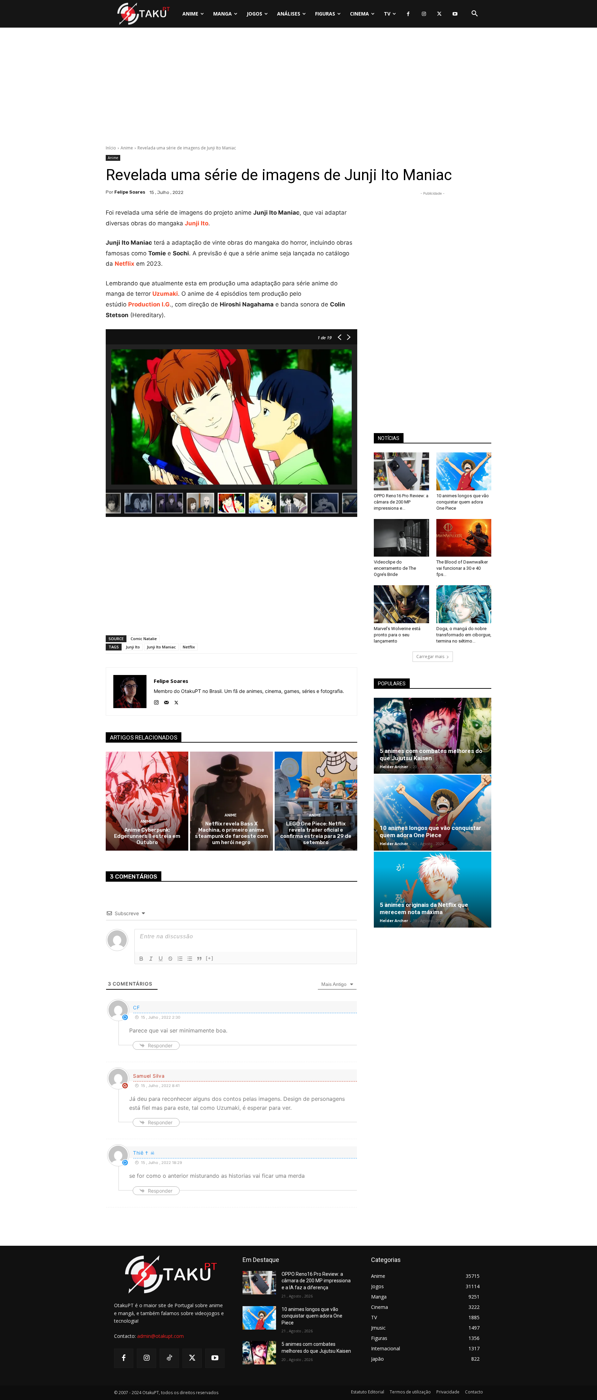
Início (111, 148)
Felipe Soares (129, 192)
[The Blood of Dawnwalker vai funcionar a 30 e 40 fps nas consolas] (464, 538)
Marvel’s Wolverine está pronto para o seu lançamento (397, 635)
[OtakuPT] (143, 13)
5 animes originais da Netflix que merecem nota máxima (424, 908)
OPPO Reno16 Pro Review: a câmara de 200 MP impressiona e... (401, 502)
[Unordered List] (190, 958)
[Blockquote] (199, 958)
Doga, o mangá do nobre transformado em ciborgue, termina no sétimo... (463, 635)
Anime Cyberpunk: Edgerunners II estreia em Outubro (147, 836)
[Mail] (166, 701)
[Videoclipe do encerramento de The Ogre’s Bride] (401, 538)
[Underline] (160, 958)
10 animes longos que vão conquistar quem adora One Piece (462, 502)
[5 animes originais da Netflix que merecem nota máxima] (432, 890)
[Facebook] (408, 14)
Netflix (189, 646)
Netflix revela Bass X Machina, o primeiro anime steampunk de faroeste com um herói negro (231, 833)
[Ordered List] (180, 958)
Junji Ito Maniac (161, 646)
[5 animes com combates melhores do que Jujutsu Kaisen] (432, 736)
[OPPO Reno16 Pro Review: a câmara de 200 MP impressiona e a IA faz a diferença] (401, 471)
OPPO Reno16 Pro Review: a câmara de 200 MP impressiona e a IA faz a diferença (316, 1280)
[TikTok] (169, 1358)
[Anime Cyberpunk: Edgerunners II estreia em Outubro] (147, 801)
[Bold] (141, 958)
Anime (127, 148)
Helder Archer (394, 766)
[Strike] (170, 958)
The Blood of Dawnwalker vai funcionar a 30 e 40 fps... (462, 568)
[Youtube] (455, 14)
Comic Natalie (144, 638)
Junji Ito (133, 646)
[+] (210, 958)
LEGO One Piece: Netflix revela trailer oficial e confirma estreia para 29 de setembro (315, 833)
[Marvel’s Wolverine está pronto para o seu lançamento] (401, 604)
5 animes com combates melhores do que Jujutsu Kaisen (431, 754)
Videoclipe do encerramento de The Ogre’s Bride (395, 568)
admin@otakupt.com (160, 1336)
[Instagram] (424, 14)
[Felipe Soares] (129, 691)
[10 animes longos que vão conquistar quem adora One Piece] (464, 471)
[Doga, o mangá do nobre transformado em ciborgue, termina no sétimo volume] (464, 604)
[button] (475, 14)
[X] (439, 14)
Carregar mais (430, 656)
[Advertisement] (298, 88)
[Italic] (151, 958)
